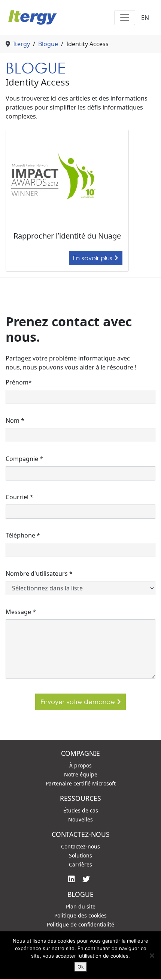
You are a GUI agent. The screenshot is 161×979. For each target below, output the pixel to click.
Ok (81, 967)
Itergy (21, 44)
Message (21, 612)
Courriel (19, 497)
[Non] (151, 955)
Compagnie (24, 459)
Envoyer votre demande (78, 702)
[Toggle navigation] (124, 17)
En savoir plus (93, 258)
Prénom (19, 382)
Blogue (48, 44)
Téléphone (23, 535)
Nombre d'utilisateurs (39, 573)
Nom (15, 420)
